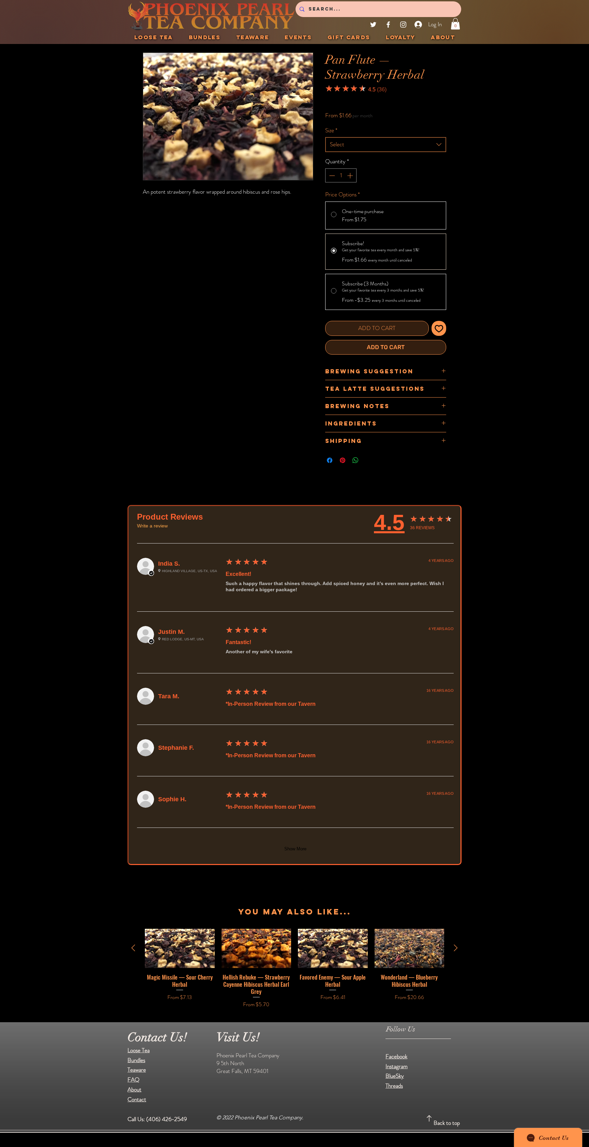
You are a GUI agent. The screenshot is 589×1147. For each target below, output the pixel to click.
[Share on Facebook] (330, 460)
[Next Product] (456, 948)
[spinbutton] (341, 175)
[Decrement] (331, 175)
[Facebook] (388, 24)
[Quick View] (180, 948)
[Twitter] (373, 24)
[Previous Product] (133, 948)
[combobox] (385, 144)
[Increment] (351, 175)
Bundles (136, 1060)
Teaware (136, 1070)
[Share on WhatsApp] (355, 460)
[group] (294, 968)
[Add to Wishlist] (439, 328)
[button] (455, 23)
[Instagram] (403, 24)
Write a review (152, 525)
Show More (295, 848)
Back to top (447, 1123)
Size (331, 130)
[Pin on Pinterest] (342, 460)
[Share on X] (368, 460)
